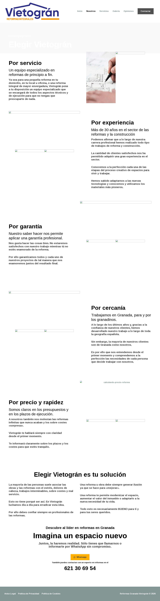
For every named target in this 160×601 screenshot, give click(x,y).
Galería (116, 11)
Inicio (79, 11)
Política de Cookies (51, 594)
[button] (146, 11)
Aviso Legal (10, 594)
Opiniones (129, 11)
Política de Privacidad (28, 594)
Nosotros (91, 11)
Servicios (104, 11)
